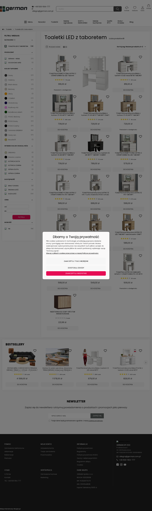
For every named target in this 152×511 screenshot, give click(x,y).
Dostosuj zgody (76, 268)
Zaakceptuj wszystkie (76, 273)
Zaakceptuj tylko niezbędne (76, 261)
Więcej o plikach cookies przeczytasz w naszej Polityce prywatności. (72, 253)
